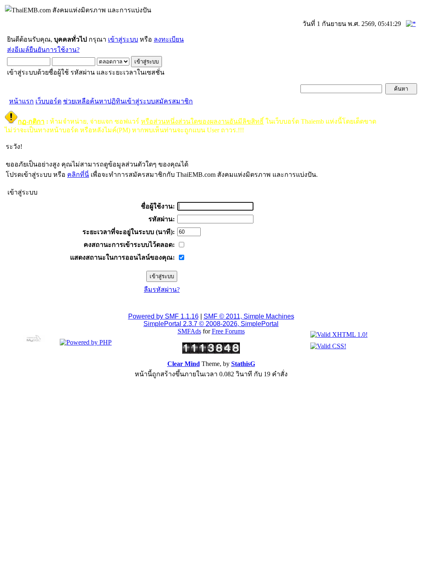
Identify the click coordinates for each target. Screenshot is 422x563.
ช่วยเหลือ (76, 101)
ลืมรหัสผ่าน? (162, 289)
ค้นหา (98, 101)
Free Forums (228, 331)
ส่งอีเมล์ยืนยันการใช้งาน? (43, 49)
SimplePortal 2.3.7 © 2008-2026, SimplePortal (211, 323)
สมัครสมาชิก (174, 101)
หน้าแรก (21, 101)
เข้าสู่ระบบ (123, 39)
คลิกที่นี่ (78, 174)
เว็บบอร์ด (48, 101)
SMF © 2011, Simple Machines (249, 316)
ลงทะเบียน (169, 39)
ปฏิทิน (116, 101)
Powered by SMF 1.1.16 (163, 316)
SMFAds (189, 331)
